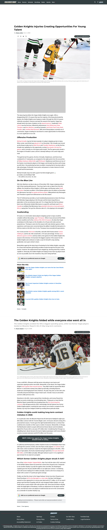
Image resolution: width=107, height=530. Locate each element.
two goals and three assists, (39, 192)
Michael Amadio (22, 141)
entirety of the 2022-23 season (42, 220)
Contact (52, 516)
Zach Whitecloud (51, 125)
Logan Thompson (39, 218)
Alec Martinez (30, 127)
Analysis (24, 309)
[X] (95, 2)
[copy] (26, 36)
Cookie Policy (70, 519)
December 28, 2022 (31, 177)
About (18, 516)
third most (31, 231)
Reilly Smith (32, 161)
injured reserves (46, 123)
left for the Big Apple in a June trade (37, 478)
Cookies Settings (55, 522)
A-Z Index (39, 522)
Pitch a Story (20, 519)
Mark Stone (36, 145)
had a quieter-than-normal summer (32, 386)
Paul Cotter (56, 127)
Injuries (48, 2)
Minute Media (9, 525)
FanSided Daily (85, 516)
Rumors (24, 2)
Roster (43, 2)
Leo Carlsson (57, 446)
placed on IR (37, 143)
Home (18, 309)
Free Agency (25, 506)
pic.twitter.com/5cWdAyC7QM (26, 175)
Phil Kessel (42, 161)
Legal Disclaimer (85, 519)
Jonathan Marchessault (32, 129)
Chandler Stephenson (49, 145)
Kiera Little (19, 33)
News (19, 2)
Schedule (30, 2)
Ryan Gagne (20, 328)
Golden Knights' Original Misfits (32, 462)
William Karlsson (23, 161)
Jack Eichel (49, 127)
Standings (37, 2)
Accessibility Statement (24, 522)
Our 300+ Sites (70, 516)
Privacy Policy (40, 519)
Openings (39, 516)
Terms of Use (54, 519)
